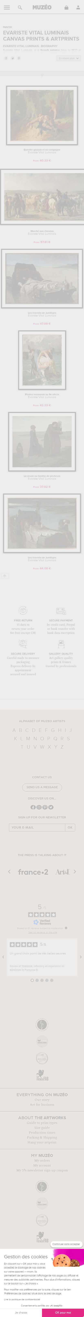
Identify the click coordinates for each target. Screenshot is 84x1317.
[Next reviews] (81, 957)
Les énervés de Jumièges (42, 314)
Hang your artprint (42, 1142)
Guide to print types (42, 1123)
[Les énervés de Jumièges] (42, 307)
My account (42, 1165)
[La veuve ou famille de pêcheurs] (42, 470)
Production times (42, 1132)
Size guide (42, 1127)
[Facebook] (33, 809)
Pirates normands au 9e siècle (42, 396)
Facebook (6, 58)
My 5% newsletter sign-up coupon (42, 1170)
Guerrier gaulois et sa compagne (42, 151)
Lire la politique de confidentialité (22, 1299)
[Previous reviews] (3, 957)
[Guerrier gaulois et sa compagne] (42, 144)
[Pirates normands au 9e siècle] (42, 389)
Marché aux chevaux (42, 232)
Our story (42, 1099)
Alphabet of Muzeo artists (42, 721)
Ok (70, 827)
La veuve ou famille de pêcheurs (42, 477)
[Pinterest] (45, 809)
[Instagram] (39, 809)
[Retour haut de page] (5, 576)
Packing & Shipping (42, 1137)
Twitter (12, 58)
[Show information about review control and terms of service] (66, 928)
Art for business (42, 1104)
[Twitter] (51, 809)
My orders (42, 1160)
